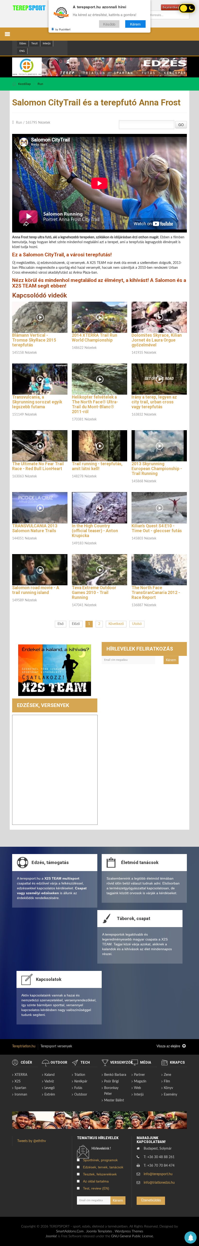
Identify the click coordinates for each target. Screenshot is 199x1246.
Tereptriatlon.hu (23, 1046)
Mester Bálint (114, 1100)
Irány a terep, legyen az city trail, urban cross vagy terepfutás (154, 402)
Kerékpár (80, 1081)
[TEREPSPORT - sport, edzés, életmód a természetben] (29, 7)
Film (167, 1081)
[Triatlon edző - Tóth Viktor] (99, 66)
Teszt (34, 43)
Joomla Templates (99, 1231)
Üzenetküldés (151, 1200)
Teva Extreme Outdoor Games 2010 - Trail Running (94, 592)
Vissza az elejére (169, 1046)
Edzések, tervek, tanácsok (103, 1167)
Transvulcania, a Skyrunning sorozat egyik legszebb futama (37, 402)
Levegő (49, 1088)
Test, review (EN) (96, 1188)
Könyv (168, 1088)
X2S (18, 1081)
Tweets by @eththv (31, 1141)
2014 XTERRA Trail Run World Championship (94, 338)
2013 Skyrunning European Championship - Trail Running (157, 468)
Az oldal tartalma (96, 1181)
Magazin (140, 1081)
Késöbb (109, 24)
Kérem (135, 24)
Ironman (21, 1094)
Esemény (170, 1094)
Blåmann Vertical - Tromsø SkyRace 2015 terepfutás (34, 340)
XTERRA (21, 1075)
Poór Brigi (111, 1081)
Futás (78, 1088)
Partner (139, 1075)
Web (137, 1088)
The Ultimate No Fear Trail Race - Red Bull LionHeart (38, 466)
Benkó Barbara (115, 1075)
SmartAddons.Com (69, 1231)
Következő (116, 624)
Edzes (22, 43)
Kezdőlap (24, 84)
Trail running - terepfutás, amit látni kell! (97, 466)
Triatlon (79, 1075)
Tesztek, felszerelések (100, 1174)
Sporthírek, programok (100, 1160)
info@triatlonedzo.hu (159, 1182)
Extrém (49, 1094)
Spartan (20, 1088)
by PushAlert (62, 29)
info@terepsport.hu (158, 1174)
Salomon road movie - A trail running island (35, 590)
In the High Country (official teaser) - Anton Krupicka (95, 530)
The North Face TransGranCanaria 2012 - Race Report (156, 592)
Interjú (46, 43)
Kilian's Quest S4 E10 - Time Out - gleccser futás (157, 528)
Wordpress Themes (129, 1231)
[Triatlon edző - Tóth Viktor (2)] (54, 670)
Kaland (49, 1075)
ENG (22, 51)
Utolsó (137, 624)
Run (40, 84)
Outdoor (80, 1094)
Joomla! (51, 1236)
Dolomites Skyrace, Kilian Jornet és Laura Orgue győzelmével (157, 340)
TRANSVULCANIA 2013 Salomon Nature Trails (34, 528)
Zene (167, 1075)
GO (181, 124)
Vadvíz (49, 1081)
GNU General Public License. (132, 1236)
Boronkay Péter (111, 1091)
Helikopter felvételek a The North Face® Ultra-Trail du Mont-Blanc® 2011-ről (95, 404)
